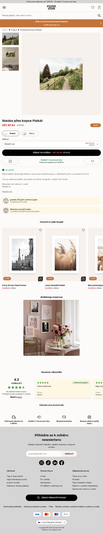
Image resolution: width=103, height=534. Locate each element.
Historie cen (7, 191)
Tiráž (51, 506)
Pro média (45, 479)
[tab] (93, 7)
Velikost (5, 139)
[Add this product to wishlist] (92, 161)
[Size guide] (10, 161)
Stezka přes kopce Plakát (31, 30)
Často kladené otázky (82, 482)
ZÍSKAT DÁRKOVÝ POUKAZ (53, 498)
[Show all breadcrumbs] (5, 30)
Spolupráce (46, 482)
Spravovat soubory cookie (84, 489)
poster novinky (13, 482)
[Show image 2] (10, 59)
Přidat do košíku (51, 153)
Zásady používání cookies (35, 506)
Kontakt (75, 479)
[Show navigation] (4, 7)
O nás (43, 476)
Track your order (79, 476)
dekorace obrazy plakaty (18, 486)
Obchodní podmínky (12, 506)
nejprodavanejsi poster (17, 479)
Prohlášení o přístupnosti (51, 486)
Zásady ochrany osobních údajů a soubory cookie (77, 506)
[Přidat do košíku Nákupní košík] (40, 279)
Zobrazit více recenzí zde (51, 405)
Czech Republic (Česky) (52, 522)
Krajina (14, 30)
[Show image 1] (10, 39)
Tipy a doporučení (15, 476)
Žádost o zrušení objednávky (85, 486)
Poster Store (57, 528)
